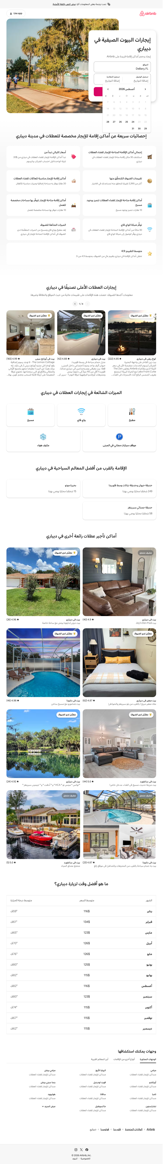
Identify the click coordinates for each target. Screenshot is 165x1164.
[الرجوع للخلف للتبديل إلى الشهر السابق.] (145, 89)
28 (108, 121)
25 (126, 121)
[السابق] (87, 303)
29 (145, 128)
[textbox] (136, 81)
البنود (75, 1158)
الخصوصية (85, 1158)
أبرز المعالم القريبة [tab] (99, 1059)
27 (114, 121)
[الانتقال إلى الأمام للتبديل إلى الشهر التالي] (108, 89)
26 (120, 121)
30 (139, 128)
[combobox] (122, 69)
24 (133, 121)
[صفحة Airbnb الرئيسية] (148, 13)
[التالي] (75, 303)
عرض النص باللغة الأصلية (64, 4)
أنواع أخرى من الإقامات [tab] (124, 1059)
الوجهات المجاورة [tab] (148, 1059)
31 (133, 128)
